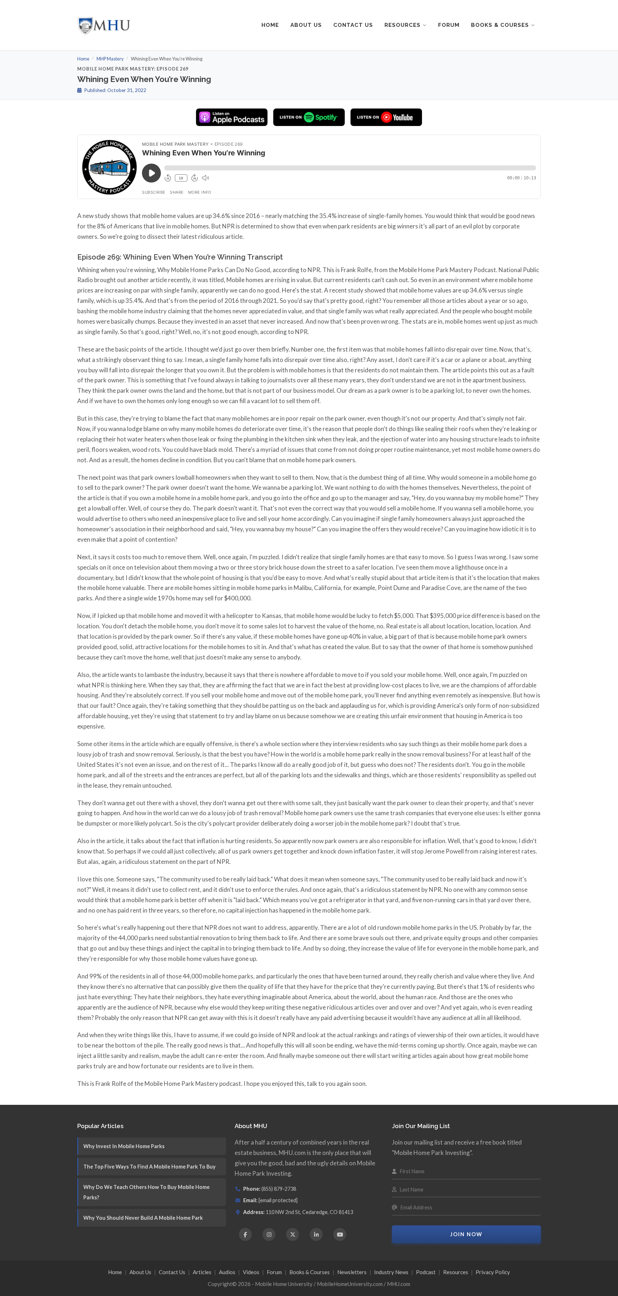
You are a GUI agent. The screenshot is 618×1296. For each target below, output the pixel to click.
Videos (251, 1272)
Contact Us (353, 25)
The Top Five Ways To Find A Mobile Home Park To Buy (149, 1167)
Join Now (466, 1234)
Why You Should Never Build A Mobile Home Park (143, 1218)
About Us (306, 25)
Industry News (391, 1272)
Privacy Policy (493, 1272)
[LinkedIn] (316, 1234)
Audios (227, 1272)
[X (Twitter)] (292, 1234)
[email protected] (278, 1200)
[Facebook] (245, 1234)
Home (270, 25)
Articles (202, 1272)
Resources (402, 25)
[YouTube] (339, 1234)
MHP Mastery (110, 59)
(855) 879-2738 (278, 1189)
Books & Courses (500, 25)
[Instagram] (269, 1234)
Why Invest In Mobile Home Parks (124, 1146)
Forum (449, 25)
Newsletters (352, 1272)
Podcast (426, 1272)
